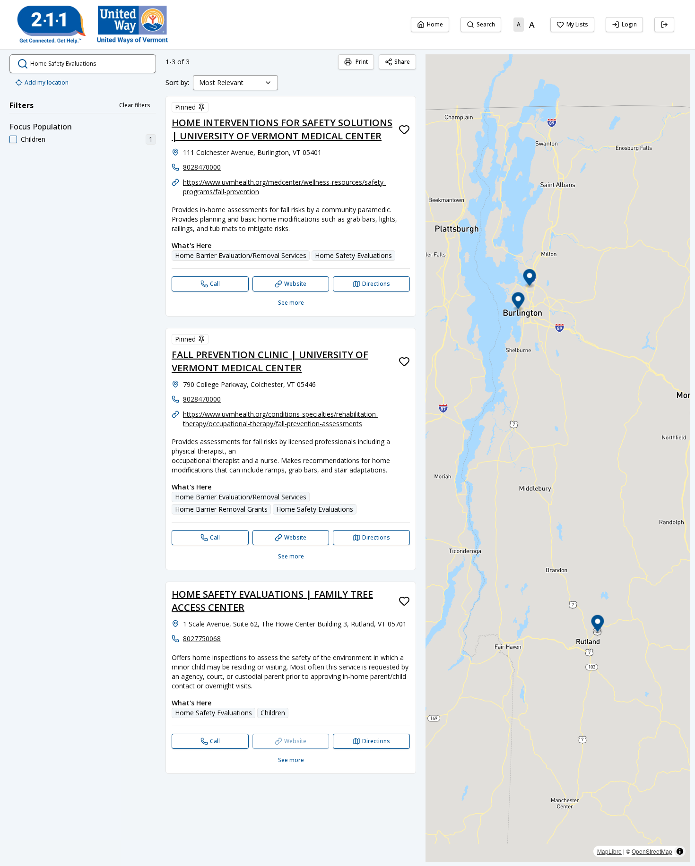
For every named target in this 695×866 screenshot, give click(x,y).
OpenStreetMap (652, 851)
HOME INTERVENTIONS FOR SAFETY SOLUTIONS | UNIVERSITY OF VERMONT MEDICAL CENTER (282, 129)
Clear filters (134, 105)
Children (33, 139)
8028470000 (202, 167)
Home (435, 24)
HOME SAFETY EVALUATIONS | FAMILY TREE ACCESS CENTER (272, 601)
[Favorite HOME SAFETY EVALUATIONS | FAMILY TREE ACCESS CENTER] (404, 601)
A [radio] (519, 24)
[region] (558, 458)
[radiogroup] (526, 25)
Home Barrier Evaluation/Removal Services (240, 255)
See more (291, 303)
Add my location (47, 82)
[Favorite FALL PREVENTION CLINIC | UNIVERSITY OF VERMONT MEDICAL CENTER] (404, 361)
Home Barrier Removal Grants (221, 509)
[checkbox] (13, 139)
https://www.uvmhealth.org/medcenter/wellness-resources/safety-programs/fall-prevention (284, 187)
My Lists (577, 24)
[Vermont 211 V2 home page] (92, 24)
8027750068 (202, 638)
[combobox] (235, 82)
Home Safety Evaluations (353, 255)
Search (486, 24)
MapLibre (609, 851)
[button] (518, 302)
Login (629, 24)
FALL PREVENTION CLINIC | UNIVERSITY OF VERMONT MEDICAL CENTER (270, 361)
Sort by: (177, 82)
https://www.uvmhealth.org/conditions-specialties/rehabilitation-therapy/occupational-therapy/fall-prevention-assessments (280, 419)
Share (402, 62)
